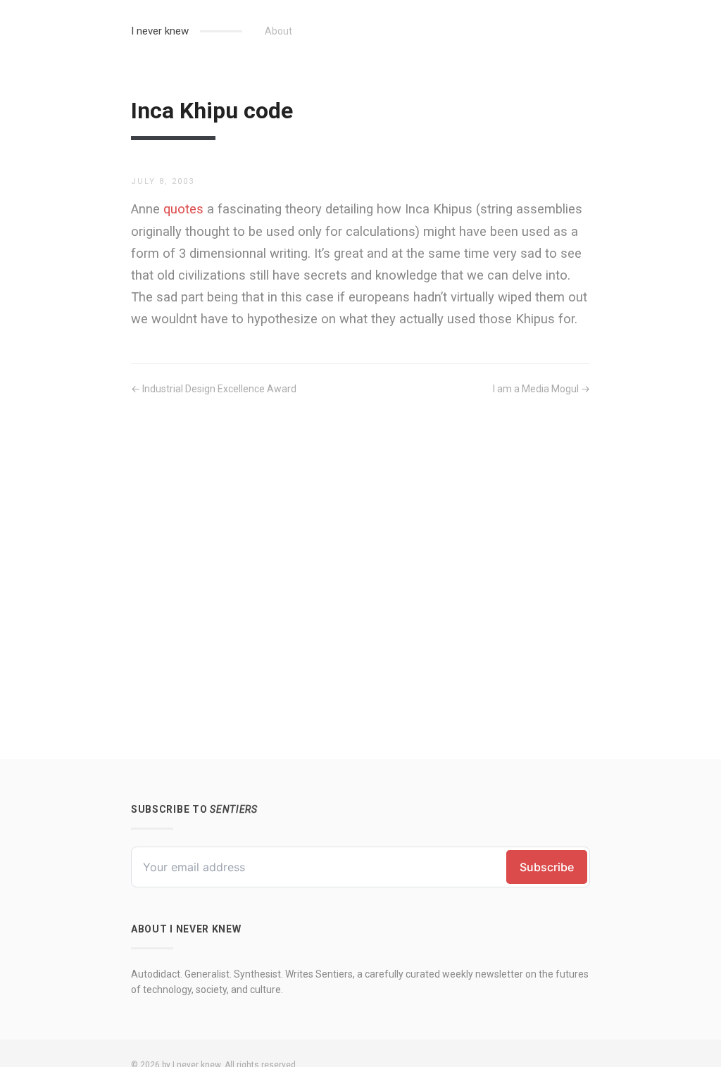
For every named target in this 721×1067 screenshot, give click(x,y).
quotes (183, 208)
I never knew (160, 31)
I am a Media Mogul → (541, 388)
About (278, 31)
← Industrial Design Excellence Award (213, 388)
